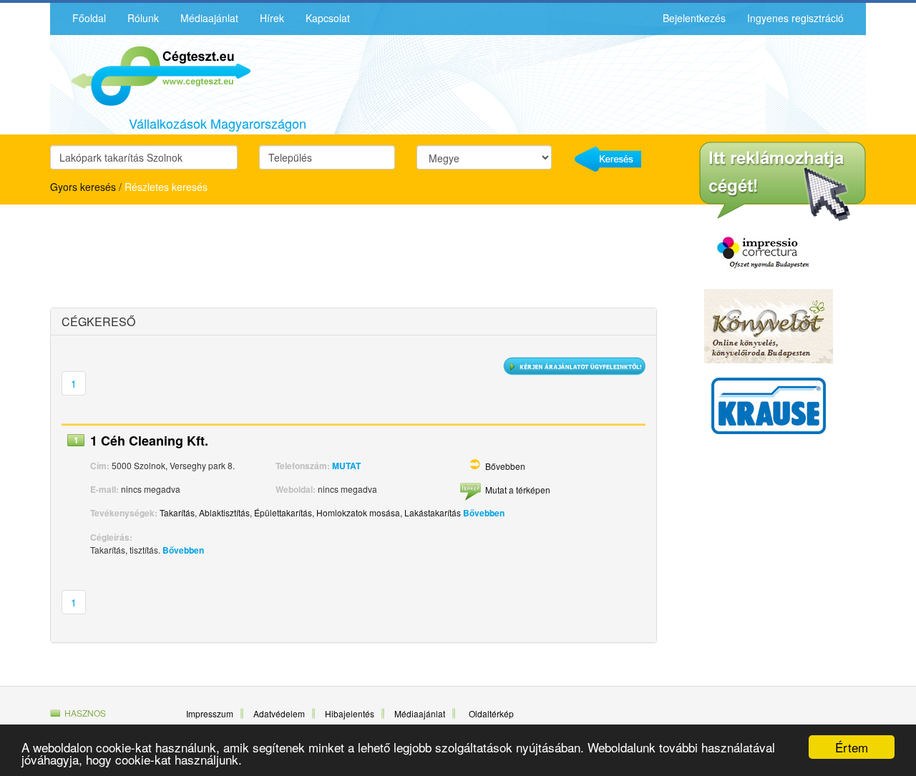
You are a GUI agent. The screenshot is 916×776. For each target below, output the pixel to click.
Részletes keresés (166, 187)
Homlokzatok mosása (358, 512)
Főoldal (89, 18)
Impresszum (209, 713)
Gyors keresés (83, 187)
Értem (851, 747)
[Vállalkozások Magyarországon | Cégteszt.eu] (150, 74)
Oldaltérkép (491, 713)
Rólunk (143, 18)
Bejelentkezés (694, 18)
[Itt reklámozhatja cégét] (782, 182)
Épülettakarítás (283, 512)
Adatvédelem (279, 713)
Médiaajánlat (209, 18)
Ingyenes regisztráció (795, 18)
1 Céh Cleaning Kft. (149, 440)
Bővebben (505, 466)
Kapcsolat (328, 18)
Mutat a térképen (517, 489)
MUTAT (346, 465)
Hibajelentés (349, 713)
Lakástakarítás (432, 512)
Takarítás (177, 512)
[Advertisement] (175, 258)
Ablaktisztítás (224, 512)
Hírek (272, 18)
